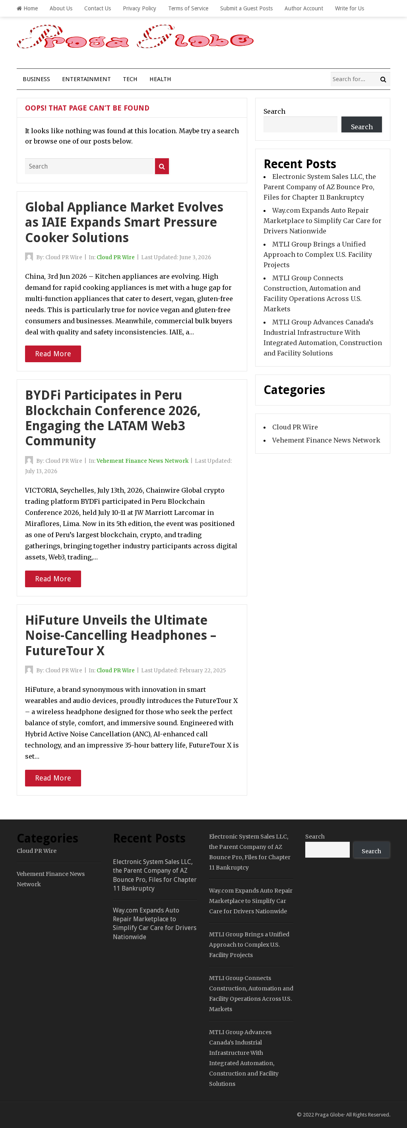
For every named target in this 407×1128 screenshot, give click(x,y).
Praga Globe (329, 1115)
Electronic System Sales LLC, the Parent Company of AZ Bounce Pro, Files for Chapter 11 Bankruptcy (320, 187)
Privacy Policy (139, 8)
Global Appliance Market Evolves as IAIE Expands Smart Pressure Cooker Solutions (124, 222)
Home (30, 8)
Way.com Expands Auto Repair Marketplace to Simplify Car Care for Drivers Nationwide (323, 220)
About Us (61, 8)
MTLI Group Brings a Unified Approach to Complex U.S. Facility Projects (318, 254)
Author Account (304, 8)
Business (36, 79)
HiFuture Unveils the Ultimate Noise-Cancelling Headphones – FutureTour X (120, 635)
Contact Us (97, 8)
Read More (53, 353)
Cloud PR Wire (116, 257)
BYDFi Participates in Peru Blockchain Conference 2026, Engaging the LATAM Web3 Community (113, 418)
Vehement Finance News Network (142, 461)
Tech (130, 79)
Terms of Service (188, 8)
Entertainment (86, 79)
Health (160, 79)
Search (274, 111)
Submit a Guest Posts (246, 8)
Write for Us (349, 8)
